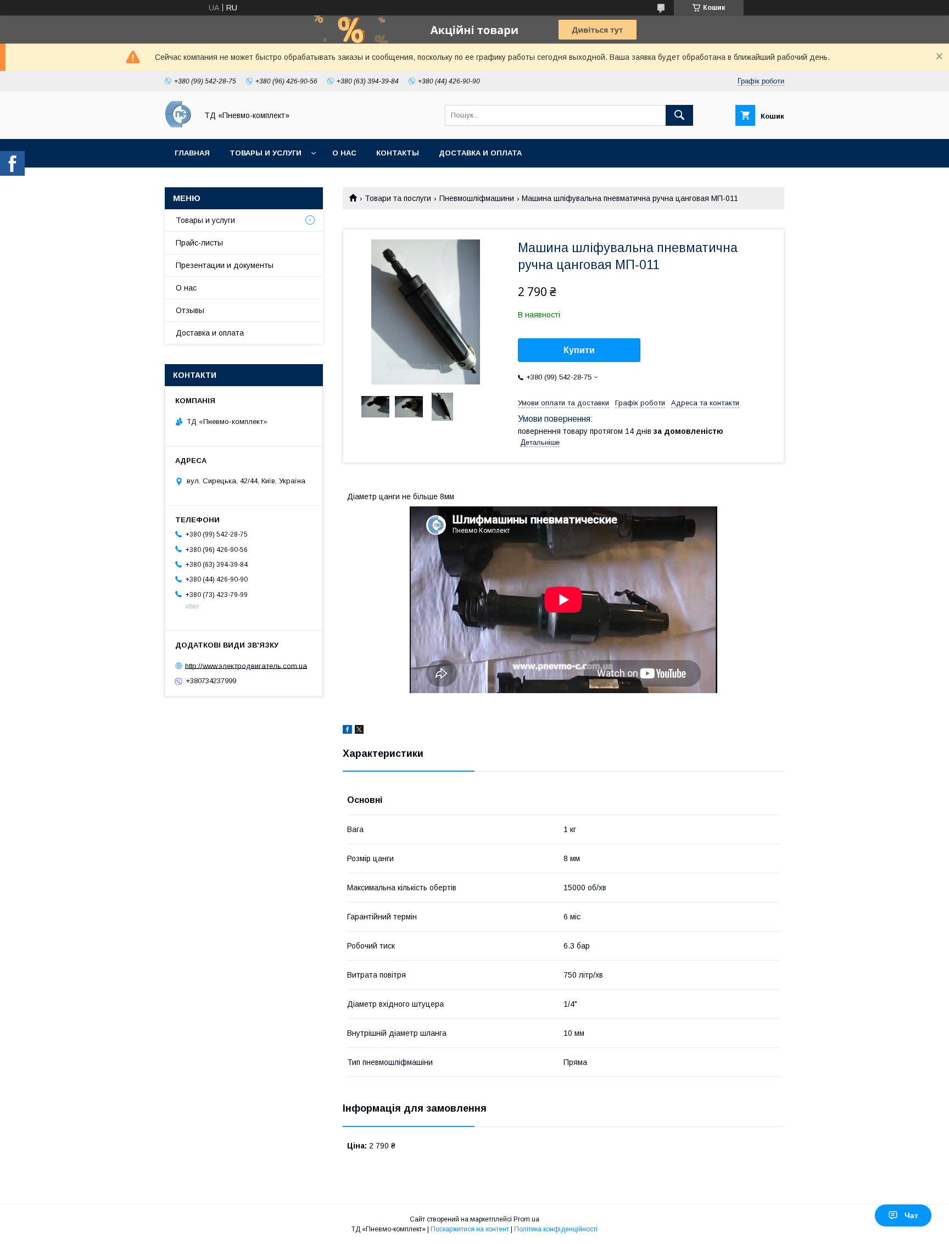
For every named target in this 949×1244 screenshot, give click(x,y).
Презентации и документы (224, 265)
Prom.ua (526, 1219)
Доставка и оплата (480, 153)
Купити (579, 350)
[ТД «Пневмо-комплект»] (178, 124)
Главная (192, 153)
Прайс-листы (199, 242)
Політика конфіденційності (556, 1229)
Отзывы (190, 310)
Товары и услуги (266, 153)
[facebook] (347, 731)
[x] (359, 731)
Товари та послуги (398, 198)
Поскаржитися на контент (470, 1229)
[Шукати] (679, 115)
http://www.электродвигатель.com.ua (246, 665)
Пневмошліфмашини (476, 198)
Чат (911, 1215)
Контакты (397, 153)
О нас (344, 153)
